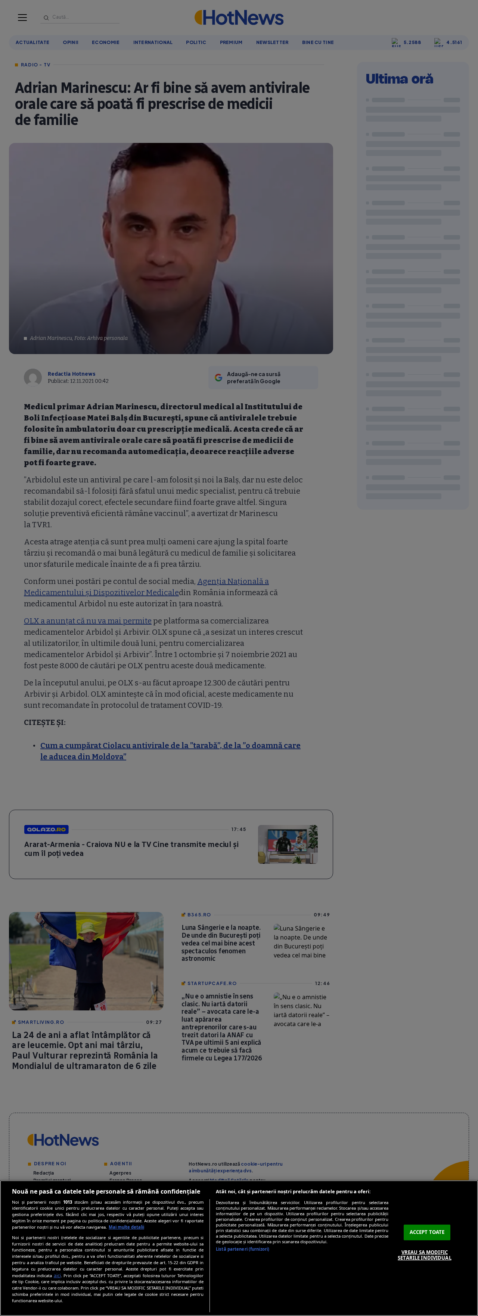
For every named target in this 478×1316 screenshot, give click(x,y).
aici (57, 1275)
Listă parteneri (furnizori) (242, 1249)
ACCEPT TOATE (427, 1232)
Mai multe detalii (126, 1227)
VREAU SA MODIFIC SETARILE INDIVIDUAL (424, 1255)
